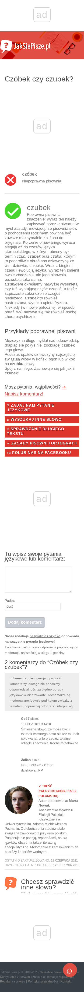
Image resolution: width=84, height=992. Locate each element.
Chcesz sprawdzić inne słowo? (50, 884)
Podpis (10, 601)
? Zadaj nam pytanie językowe (30, 407)
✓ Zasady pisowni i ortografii (42, 443)
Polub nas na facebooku (39, 453)
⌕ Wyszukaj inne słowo (34, 419)
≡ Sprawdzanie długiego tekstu (35, 431)
